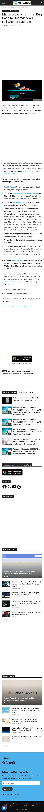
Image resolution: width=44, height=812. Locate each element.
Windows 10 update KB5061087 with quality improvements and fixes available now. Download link (27, 441)
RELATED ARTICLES (9, 392)
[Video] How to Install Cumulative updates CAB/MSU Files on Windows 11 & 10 (20, 573)
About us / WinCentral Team (26, 804)
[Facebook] (10, 75)
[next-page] (6, 459)
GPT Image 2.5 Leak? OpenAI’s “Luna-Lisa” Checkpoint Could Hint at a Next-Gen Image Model (26, 710)
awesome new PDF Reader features (25, 193)
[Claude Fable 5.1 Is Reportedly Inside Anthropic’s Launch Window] (22, 692)
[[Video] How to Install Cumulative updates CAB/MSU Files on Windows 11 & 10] (22, 566)
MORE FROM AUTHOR (26, 392)
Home (4, 7)
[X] (15, 75)
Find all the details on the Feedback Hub (16, 307)
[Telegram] (39, 75)
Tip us (38, 804)
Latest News (11, 7)
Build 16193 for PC (29, 171)
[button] (41, 3)
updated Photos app (19, 202)
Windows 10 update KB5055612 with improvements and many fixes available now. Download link (27, 451)
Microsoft (18, 371)
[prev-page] (3, 459)
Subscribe (7, 789)
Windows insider (28, 373)
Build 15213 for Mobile (10, 174)
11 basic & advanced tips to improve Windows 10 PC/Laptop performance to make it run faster (27, 603)
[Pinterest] (20, 75)
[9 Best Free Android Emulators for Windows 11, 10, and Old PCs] (7, 400)
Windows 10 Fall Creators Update (12, 373)
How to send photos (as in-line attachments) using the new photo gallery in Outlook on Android (26, 584)
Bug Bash (11, 371)
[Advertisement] (22, 50)
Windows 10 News (21, 7)
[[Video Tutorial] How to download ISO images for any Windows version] (6, 614)
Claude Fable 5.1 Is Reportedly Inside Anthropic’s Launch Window (19, 699)
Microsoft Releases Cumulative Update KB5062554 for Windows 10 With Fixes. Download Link (27, 431)
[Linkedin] (29, 75)
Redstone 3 (26, 371)
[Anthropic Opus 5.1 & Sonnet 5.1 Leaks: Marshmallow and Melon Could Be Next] (6, 721)
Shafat (6, 25)
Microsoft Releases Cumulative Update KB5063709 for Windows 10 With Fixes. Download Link (27, 422)
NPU (33, 806)
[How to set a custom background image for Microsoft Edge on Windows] (6, 595)
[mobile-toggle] (3, 3)
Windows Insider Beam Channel (13, 282)
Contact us (13, 806)
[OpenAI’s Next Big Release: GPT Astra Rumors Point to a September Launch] (6, 730)
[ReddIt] (34, 75)
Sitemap (20, 806)
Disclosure (27, 806)
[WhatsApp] (25, 75)
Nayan (6, 576)
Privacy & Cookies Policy (10, 804)
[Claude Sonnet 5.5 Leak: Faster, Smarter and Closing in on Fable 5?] (6, 739)
